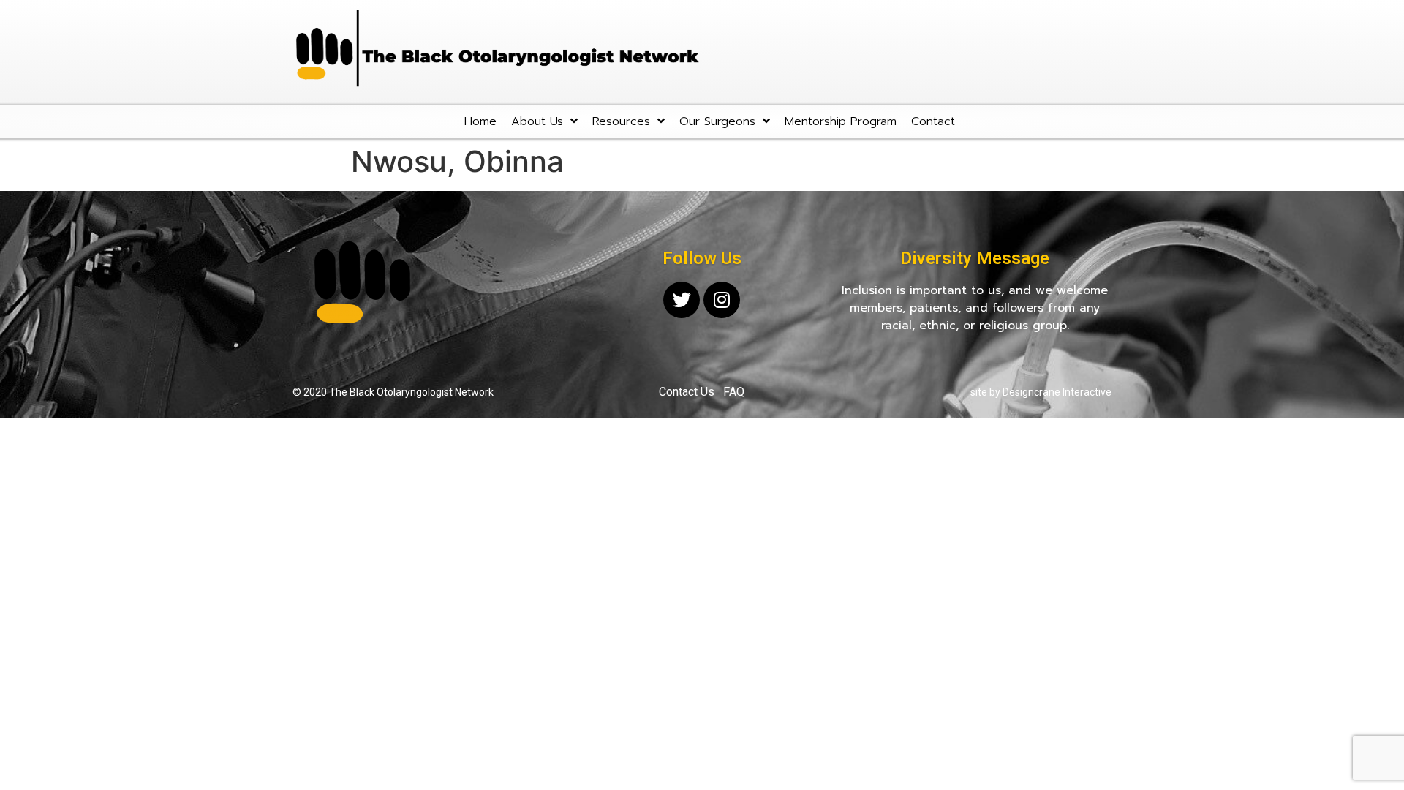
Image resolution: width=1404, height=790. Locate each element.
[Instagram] (721, 300)
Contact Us (686, 392)
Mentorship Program (841, 121)
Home (480, 121)
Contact (933, 121)
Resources (621, 121)
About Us (537, 121)
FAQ (733, 392)
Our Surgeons (717, 121)
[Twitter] (681, 300)
